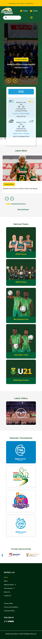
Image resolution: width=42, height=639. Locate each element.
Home (6, 577)
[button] (21, 91)
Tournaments (8, 588)
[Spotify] (13, 621)
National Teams (9, 584)
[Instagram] (7, 621)
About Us (7, 592)
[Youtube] (11, 621)
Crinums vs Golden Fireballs (21, 113)
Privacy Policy (8, 603)
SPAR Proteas (21, 254)
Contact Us (7, 595)
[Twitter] (9, 621)
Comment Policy (9, 611)
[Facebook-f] (5, 621)
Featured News (21, 59)
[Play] (22, 413)
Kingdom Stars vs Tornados (21, 133)
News (6, 581)
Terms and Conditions (11, 607)
